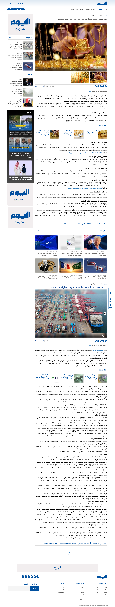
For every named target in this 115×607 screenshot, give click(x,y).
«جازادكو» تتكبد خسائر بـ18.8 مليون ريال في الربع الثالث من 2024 (42, 377)
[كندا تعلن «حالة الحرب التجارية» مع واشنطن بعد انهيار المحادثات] (95, 265)
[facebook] (8, 9)
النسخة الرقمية (19, 3)
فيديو (72, 9)
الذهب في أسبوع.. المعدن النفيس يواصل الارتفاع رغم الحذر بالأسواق (85, 188)
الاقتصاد (100, 9)
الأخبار (105, 9)
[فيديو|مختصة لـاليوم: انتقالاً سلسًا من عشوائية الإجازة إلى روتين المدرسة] (20, 168)
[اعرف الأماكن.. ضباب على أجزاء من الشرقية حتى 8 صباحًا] (28, 92)
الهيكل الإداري (61, 590)
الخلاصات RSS (81, 599)
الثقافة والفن (88, 9)
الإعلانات (82, 595)
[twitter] (11, 9)
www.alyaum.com (81, 605)
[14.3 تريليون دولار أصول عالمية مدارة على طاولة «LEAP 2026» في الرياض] (46, 242)
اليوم (53, 86)
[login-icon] (10, 3)
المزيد (37, 231)
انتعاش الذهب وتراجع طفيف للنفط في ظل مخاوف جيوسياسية (92, 133)
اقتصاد (104, 543)
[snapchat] (20, 9)
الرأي (77, 9)
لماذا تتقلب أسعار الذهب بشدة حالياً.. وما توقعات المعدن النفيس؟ (85, 153)
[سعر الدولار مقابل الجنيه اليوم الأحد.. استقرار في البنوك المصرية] (28, 45)
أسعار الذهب (97, 223)
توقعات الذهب (87, 223)
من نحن (62, 587)
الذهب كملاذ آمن (64, 223)
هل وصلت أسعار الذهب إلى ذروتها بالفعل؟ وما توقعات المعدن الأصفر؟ (42, 133)
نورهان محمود (48, 86)
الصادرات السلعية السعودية (50, 543)
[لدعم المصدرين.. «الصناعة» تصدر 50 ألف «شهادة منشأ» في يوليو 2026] (70, 242)
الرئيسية (105, 16)
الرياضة (81, 9)
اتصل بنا (82, 592)
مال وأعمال (93, 16)
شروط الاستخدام (61, 592)
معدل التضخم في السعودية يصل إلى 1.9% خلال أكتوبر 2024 (91, 377)
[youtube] (17, 9)
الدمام (46, 341)
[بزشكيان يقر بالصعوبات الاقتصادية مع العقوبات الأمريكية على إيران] (28, 82)
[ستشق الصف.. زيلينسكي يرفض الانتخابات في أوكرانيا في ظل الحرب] (28, 102)
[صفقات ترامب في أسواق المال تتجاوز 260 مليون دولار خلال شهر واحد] (46, 265)
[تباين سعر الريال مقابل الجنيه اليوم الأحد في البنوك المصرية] (28, 56)
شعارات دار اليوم (81, 597)
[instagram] (14, 9)
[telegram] (101, 86)
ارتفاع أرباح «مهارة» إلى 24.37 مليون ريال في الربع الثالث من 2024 (67, 377)
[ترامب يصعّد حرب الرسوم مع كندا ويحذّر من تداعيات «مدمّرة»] (95, 242)
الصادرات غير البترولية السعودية (68, 543)
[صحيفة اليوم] (100, 3)
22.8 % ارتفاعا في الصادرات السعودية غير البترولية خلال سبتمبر (79, 286)
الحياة (94, 9)
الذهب (104, 223)
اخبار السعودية (96, 543)
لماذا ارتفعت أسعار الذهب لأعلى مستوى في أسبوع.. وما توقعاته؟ (66, 133)
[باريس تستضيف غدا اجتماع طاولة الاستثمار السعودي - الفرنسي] (70, 265)
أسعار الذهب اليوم (75, 223)
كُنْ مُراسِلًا (82, 587)
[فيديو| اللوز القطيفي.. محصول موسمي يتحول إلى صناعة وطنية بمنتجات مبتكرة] (20, 123)
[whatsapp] (98, 86)
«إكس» (89, 91)
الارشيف (82, 590)
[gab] (23, 9)
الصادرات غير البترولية (98, 350)
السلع (67, 355)
